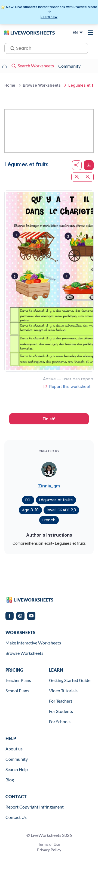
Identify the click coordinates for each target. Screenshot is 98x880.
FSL (28, 500)
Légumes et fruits (56, 500)
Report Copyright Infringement (34, 806)
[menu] (90, 32)
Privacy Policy (49, 849)
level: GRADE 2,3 (61, 510)
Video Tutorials (63, 690)
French (49, 520)
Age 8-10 (30, 510)
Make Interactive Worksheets (33, 642)
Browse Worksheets (24, 653)
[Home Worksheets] (4, 66)
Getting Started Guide (69, 680)
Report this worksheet (69, 386)
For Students (61, 711)
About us (14, 748)
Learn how (49, 17)
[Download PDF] (89, 165)
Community (16, 759)
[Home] (29, 32)
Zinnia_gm (49, 485)
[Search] (10, 48)
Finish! (49, 418)
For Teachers (60, 700)
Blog (9, 779)
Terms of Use (49, 844)
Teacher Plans (18, 680)
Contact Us (16, 817)
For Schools (60, 721)
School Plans (17, 690)
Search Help (16, 769)
